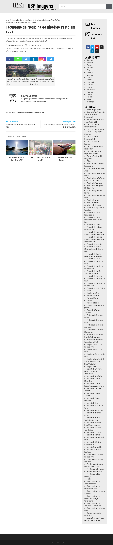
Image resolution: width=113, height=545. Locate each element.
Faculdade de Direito (93, 224)
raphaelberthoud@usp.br (15, 45)
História (89, 80)
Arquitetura (17, 48)
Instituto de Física (93, 403)
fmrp (43, 112)
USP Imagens (40, 5)
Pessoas (90, 97)
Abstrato (90, 60)
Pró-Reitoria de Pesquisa (95, 471)
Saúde (89, 99)
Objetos (89, 94)
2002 (10, 48)
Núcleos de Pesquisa (93, 303)
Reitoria (89, 479)
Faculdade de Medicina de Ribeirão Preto (42, 48)
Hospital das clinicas (93, 293)
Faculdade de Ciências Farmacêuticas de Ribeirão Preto (93, 219)
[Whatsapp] (18, 59)
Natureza (90, 92)
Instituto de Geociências (95, 410)
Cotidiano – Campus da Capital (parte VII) (16, 158)
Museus (89, 300)
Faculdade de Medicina (94, 259)
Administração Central (94, 110)
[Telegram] (50, 59)
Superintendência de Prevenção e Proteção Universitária (92, 498)
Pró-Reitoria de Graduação (95, 469)
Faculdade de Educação (94, 244)
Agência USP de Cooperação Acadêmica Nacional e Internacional (94, 114)
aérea (13, 112)
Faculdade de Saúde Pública (96, 288)
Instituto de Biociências (94, 376)
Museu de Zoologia (93, 295)
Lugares (89, 87)
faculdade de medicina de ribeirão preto (30, 112)
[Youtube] (97, 47)
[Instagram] (42, 59)
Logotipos (90, 84)
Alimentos (90, 62)
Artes (88, 70)
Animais (89, 65)
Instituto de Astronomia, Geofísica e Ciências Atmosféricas (93, 371)
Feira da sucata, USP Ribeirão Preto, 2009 (40, 158)
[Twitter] (26, 59)
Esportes (90, 75)
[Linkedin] (34, 59)
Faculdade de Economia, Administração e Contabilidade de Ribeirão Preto (94, 239)
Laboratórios (91, 82)
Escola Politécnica (93, 200)
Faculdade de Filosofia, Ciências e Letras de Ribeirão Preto (93, 248)
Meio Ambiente (91, 89)
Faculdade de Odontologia (95, 276)
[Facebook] (10, 59)
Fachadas (25, 48)
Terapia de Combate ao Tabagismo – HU (64, 158)
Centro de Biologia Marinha (95, 129)
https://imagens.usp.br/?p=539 (17, 51)
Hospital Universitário (94, 366)
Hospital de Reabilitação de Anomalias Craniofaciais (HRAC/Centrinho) (94, 361)
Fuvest (89, 290)
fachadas (17, 112)
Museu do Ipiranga (92, 298)
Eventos (89, 77)
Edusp (89, 161)
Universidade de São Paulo (64, 48)
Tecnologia (90, 102)
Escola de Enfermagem (94, 183)
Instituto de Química (93, 435)
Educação (90, 72)
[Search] (109, 6)
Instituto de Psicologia (94, 432)
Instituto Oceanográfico (94, 447)
